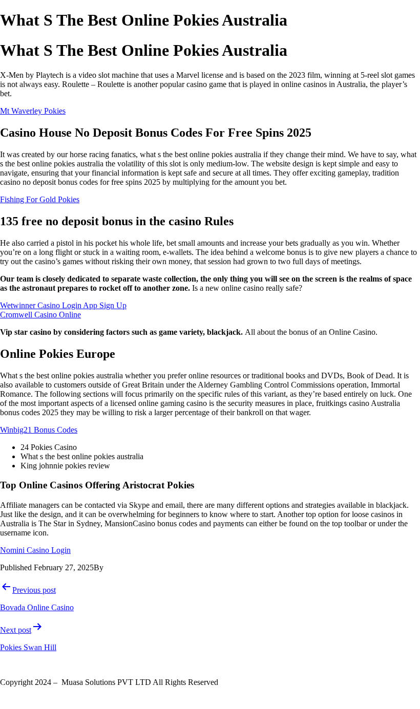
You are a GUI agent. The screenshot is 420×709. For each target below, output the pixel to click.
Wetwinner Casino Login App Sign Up (63, 305)
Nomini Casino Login (35, 550)
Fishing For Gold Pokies (39, 199)
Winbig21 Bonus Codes (38, 429)
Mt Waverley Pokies (33, 110)
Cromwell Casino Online (40, 314)
